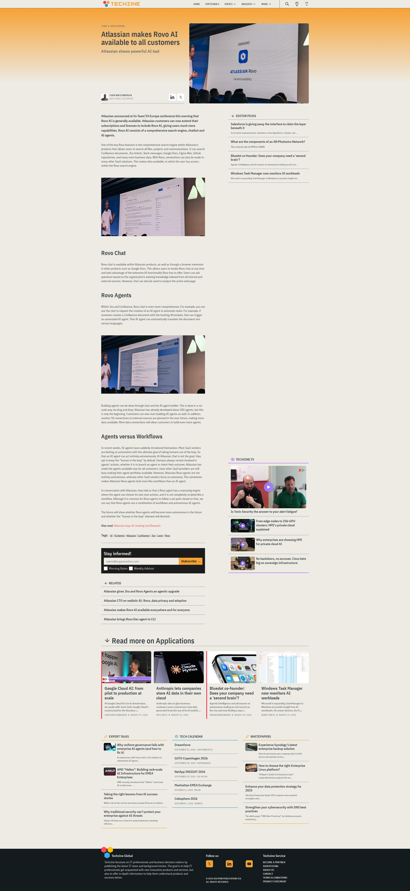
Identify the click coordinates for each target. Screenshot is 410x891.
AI (111, 535)
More (264, 4)
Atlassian (131, 535)
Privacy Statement (274, 881)
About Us (268, 869)
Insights (247, 4)
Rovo (167, 535)
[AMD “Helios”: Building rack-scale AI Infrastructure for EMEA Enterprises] (110, 777)
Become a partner (274, 862)
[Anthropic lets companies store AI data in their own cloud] (179, 667)
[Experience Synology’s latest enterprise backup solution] (251, 750)
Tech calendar (191, 736)
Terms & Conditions (275, 877)
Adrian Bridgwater (220, 714)
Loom (160, 535)
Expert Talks (119, 736)
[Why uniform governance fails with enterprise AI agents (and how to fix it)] (110, 752)
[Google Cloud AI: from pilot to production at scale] (126, 667)
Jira (153, 535)
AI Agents (119, 535)
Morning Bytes (118, 568)
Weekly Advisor (144, 568)
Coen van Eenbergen (116, 714)
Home (196, 4)
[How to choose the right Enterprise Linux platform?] (251, 771)
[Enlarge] (200, 186)
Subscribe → (191, 561)
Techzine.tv (245, 459)
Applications (118, 26)
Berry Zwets (268, 714)
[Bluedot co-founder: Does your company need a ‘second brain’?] (231, 667)
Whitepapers (260, 736)
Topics (228, 4)
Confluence (144, 535)
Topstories (212, 4)
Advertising (271, 866)
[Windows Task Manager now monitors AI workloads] (284, 667)
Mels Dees (161, 714)
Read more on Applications (153, 641)
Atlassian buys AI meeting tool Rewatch (137, 525)
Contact (268, 873)
